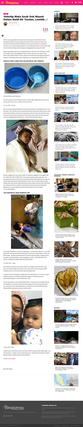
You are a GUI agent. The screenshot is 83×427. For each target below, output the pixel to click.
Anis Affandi (14, 22)
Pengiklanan (56, 425)
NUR (51, 2)
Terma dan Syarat (75, 425)
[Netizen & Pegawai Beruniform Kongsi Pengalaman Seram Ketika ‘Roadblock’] (66, 343)
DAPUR (57, 2)
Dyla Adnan (11, 358)
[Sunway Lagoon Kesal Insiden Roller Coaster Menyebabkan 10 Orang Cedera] (66, 322)
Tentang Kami (65, 425)
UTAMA (26, 2)
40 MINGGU (33, 2)
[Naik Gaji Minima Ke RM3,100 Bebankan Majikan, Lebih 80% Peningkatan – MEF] (66, 364)
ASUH (40, 2)
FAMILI (45, 2)
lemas (39, 43)
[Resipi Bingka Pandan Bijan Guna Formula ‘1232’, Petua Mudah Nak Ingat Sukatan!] (66, 232)
